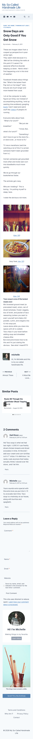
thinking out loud (22, 25)
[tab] (14, 414)
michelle (7, 44)
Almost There (8, 373)
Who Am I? (9, 714)
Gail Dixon (14, 435)
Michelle (13, 481)
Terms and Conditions (16, 710)
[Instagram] (4, 16)
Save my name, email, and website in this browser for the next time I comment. (16, 586)
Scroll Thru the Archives (16, 696)
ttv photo (7, 27)
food (5, 25)
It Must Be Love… (26, 375)
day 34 (16, 296)
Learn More (16, 638)
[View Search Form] (24, 16)
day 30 (17, 235)
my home (11, 25)
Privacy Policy (22, 714)
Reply (7, 469)
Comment (8, 531)
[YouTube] (7, 16)
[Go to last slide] (5, 404)
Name (7, 559)
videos (13, 110)
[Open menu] (28, 16)
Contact (16, 717)
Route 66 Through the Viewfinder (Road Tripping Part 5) (15, 401)
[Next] (28, 404)
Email (7, 569)
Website (7, 578)
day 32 (21, 261)
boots (5, 107)
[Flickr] (11, 16)
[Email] (14, 16)
